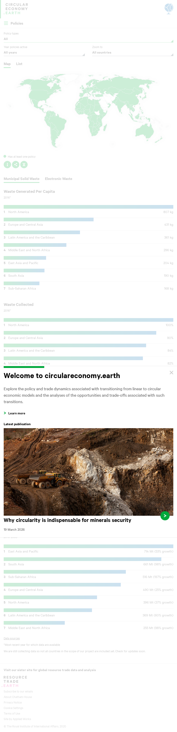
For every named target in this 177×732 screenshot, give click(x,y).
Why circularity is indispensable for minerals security (88, 480)
